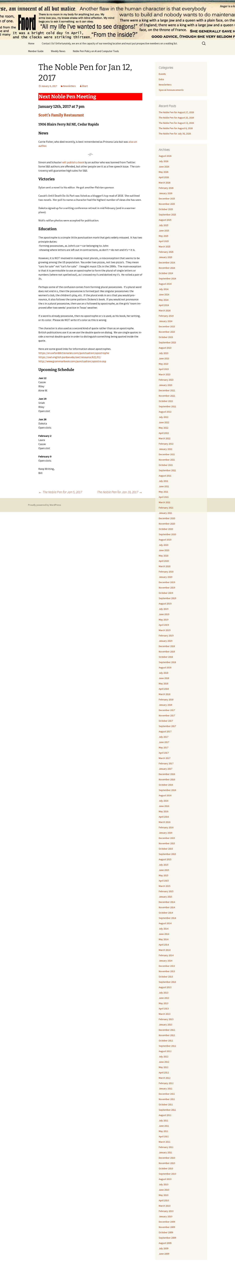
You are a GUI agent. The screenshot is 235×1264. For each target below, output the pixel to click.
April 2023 (164, 369)
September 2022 (167, 406)
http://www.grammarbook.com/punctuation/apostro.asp (72, 361)
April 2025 (164, 241)
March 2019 (164, 630)
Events (162, 73)
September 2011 (167, 1109)
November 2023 (167, 331)
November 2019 (167, 587)
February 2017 (166, 763)
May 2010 (163, 1195)
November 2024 (167, 267)
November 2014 (167, 907)
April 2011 (164, 1136)
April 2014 (164, 944)
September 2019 (167, 598)
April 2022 (164, 433)
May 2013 (163, 1003)
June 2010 (164, 1189)
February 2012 (166, 1083)
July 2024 (163, 289)
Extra (161, 79)
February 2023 (166, 379)
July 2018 (163, 672)
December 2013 (167, 965)
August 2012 (165, 1051)
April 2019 (164, 624)
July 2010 (163, 1184)
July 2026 (163, 161)
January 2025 (165, 257)
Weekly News (58, 51)
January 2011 (165, 1152)
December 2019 (167, 582)
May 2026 (163, 171)
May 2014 (163, 939)
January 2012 (165, 1088)
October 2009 (166, 1232)
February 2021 (166, 507)
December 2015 (167, 838)
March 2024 (164, 310)
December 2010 (167, 1157)
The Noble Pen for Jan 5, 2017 (60, 492)
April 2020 (164, 560)
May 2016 (163, 811)
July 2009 (163, 1248)
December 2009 (167, 1221)
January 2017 (165, 768)
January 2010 (165, 1216)
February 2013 (166, 1019)
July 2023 (163, 353)
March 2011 (164, 1141)
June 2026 (164, 166)
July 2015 (163, 864)
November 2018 (167, 651)
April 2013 (164, 1008)
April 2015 (164, 880)
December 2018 (167, 646)
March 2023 (164, 374)
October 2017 (166, 720)
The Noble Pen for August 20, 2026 (176, 117)
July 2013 (163, 992)
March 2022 (164, 438)
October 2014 (166, 912)
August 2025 (165, 219)
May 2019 (163, 619)
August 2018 (165, 667)
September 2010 (167, 1173)
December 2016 (167, 774)
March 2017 (164, 758)
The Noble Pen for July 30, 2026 (175, 133)
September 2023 (167, 342)
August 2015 (165, 859)
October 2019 (166, 592)
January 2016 (165, 832)
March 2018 (164, 694)
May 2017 (163, 747)
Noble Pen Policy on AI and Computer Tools (96, 51)
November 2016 (167, 779)
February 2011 (166, 1147)
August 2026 (165, 155)
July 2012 (163, 1056)
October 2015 (166, 848)
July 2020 (163, 544)
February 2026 (166, 187)
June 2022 (164, 422)
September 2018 (167, 662)
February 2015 (166, 891)
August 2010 (165, 1179)
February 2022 (166, 443)
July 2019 (163, 608)
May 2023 (163, 363)
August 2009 (165, 1243)
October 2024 (166, 273)
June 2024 (164, 294)
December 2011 (167, 1093)
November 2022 (167, 395)
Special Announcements (171, 89)
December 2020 (167, 518)
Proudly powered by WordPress (44, 504)
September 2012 (167, 1045)
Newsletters (69, 85)
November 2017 (167, 715)
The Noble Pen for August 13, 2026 (176, 122)
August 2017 (165, 731)
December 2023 (167, 326)
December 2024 (167, 262)
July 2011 (163, 1120)
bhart (85, 85)
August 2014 (165, 923)
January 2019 (165, 640)
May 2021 (163, 491)
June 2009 (164, 1253)
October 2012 (166, 1040)
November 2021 (167, 459)
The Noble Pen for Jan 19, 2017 (119, 492)
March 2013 (164, 1013)
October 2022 (166, 401)
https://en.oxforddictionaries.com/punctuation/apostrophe (73, 353)
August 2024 (165, 283)
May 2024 (163, 299)
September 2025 (167, 214)
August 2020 (165, 539)
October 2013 (166, 976)
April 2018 (164, 688)
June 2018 (164, 678)
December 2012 (167, 1029)
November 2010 (167, 1163)
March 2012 (164, 1077)
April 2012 (164, 1072)
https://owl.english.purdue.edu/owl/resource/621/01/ (69, 357)
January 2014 (165, 960)
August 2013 (165, 987)
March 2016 (164, 822)
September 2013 (167, 981)
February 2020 (166, 571)
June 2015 (164, 870)
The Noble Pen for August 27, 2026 (176, 112)
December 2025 (167, 198)
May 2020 (163, 555)
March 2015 (164, 886)
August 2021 (165, 475)
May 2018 (163, 683)
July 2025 (163, 225)
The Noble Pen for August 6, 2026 (176, 128)
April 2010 (164, 1200)
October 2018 (166, 656)
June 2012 (164, 1061)
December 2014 (167, 902)
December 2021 (167, 454)
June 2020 (164, 550)
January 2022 (165, 449)
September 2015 (167, 854)
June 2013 (164, 997)
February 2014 (166, 955)
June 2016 (164, 806)
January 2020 (165, 576)
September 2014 (167, 918)
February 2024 (166, 315)
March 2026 (164, 182)
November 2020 (167, 523)
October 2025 (166, 209)
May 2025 (163, 235)
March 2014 (164, 949)
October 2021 (166, 465)
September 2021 (167, 470)
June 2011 (164, 1125)
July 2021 (163, 481)
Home (31, 43)
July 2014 (163, 928)
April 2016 (164, 816)
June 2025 (164, 230)
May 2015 (163, 875)
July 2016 (163, 800)
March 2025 (164, 246)
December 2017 (167, 710)
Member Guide (36, 51)
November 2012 (167, 1035)
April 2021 (164, 497)
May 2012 (163, 1067)
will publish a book (73, 162)
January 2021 (165, 513)
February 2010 (166, 1211)
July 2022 (163, 417)
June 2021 (164, 486)
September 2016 (167, 790)
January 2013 (165, 1024)
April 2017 (164, 752)
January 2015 (165, 896)
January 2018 (165, 704)
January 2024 (165, 321)
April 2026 (164, 177)
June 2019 (164, 614)
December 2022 (167, 390)
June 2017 (164, 742)
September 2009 (167, 1237)
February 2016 (166, 827)
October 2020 (166, 528)
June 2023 (164, 358)
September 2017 (167, 726)
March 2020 (164, 566)
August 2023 (165, 347)
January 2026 (165, 193)
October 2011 (166, 1104)
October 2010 (166, 1168)
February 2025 (166, 251)
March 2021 (164, 502)
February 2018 (166, 699)
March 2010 (164, 1205)
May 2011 (163, 1131)
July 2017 (163, 736)
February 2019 (166, 635)
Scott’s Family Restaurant (61, 115)
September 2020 (167, 534)
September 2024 (167, 278)
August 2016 (165, 795)
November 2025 (167, 203)
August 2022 (165, 411)
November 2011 (167, 1099)
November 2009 (167, 1227)
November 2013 (167, 971)
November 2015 (167, 843)
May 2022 (163, 427)
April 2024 (164, 305)
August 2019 (165, 603)
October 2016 (166, 784)
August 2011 (165, 1115)
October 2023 (166, 337)
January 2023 (165, 385)
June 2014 (164, 933)
